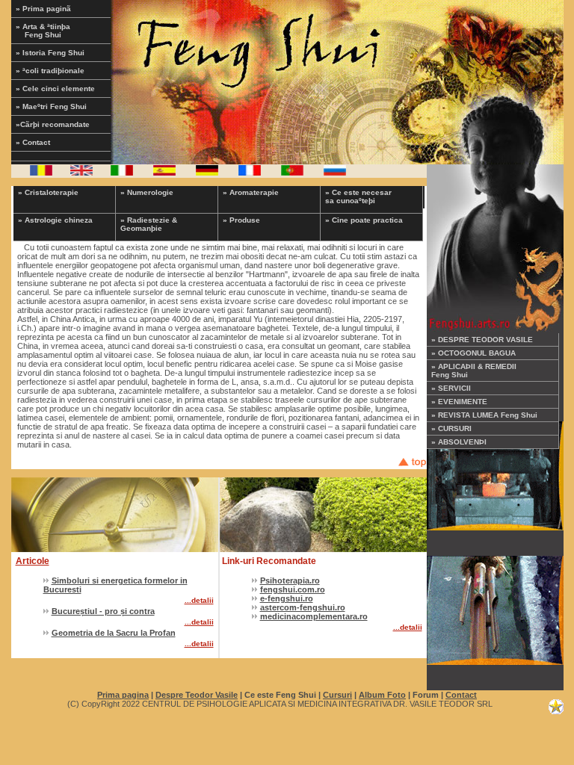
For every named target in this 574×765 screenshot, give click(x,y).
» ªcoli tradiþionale (50, 70)
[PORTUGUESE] (292, 172)
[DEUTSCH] (207, 172)
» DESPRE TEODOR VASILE (482, 339)
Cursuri (337, 694)
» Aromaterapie (251, 192)
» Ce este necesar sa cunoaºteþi (358, 196)
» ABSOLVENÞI (459, 442)
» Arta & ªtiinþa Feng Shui (53, 30)
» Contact (33, 142)
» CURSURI (451, 428)
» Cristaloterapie (48, 192)
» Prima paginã (43, 8)
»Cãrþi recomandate (53, 124)
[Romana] (41, 172)
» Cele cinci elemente (55, 88)
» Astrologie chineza (55, 220)
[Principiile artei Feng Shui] (495, 472)
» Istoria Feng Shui (50, 53)
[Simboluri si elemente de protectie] (495, 607)
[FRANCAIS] (249, 172)
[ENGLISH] (81, 172)
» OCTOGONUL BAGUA (473, 353)
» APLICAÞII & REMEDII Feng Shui (473, 370)
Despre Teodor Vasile (196, 694)
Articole (32, 561)
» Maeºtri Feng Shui (51, 106)
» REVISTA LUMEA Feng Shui (484, 415)
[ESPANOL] (164, 172)
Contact (461, 694)
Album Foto (382, 694)
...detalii (199, 600)
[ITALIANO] (122, 172)
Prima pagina (123, 694)
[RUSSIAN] (335, 172)
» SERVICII (451, 388)
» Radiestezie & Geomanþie (148, 224)
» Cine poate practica (364, 220)
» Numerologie (146, 192)
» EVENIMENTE (459, 401)
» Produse (241, 220)
